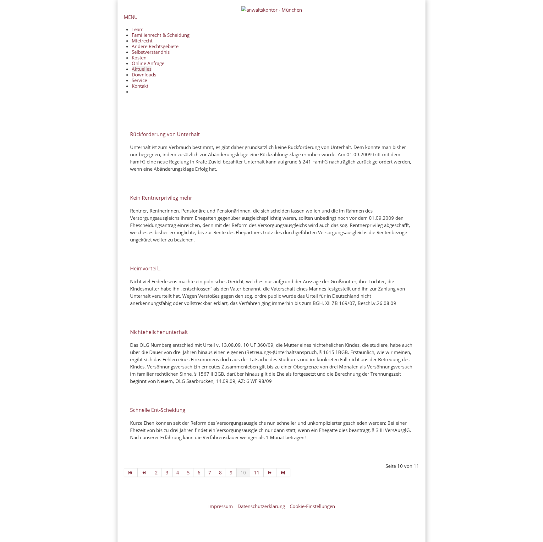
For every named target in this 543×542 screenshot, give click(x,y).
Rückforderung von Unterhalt (165, 134)
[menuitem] (275, 91)
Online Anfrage (148, 63)
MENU (131, 17)
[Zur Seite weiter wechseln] (270, 472)
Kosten (139, 57)
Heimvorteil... (146, 268)
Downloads (144, 74)
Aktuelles (141, 69)
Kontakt (140, 86)
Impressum (220, 506)
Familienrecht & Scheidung (160, 35)
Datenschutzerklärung (261, 506)
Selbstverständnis (151, 52)
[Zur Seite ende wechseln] (283, 472)
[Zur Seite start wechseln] (131, 472)
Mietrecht (142, 40)
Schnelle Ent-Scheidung (157, 409)
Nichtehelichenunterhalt (159, 332)
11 (257, 472)
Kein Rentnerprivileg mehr (161, 197)
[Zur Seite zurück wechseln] (144, 472)
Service (139, 80)
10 (243, 472)
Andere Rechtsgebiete (155, 46)
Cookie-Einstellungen (312, 506)
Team (138, 29)
